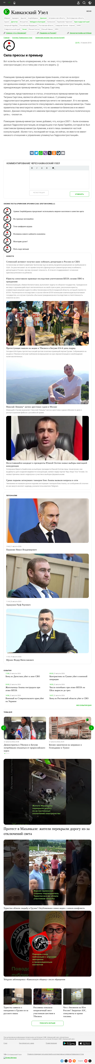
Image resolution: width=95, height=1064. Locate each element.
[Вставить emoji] (53, 168)
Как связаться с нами (26, 1043)
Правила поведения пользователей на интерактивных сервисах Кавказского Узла (55, 1054)
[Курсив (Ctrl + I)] (36, 168)
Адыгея (23, 18)
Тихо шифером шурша (22, 226)
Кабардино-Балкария (37, 22)
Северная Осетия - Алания (65, 25)
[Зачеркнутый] (46, 168)
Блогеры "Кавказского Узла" (22, 38)
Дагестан (14, 22)
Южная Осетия (34, 29)
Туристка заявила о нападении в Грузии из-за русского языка (16, 1010)
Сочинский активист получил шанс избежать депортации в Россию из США (43, 261)
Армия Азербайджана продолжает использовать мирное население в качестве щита (48, 211)
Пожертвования (51, 1043)
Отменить (79, 194)
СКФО (79, 25)
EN (9, 2)
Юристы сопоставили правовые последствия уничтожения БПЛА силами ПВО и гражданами (45, 280)
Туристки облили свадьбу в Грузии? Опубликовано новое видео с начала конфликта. (44, 908)
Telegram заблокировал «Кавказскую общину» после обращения (34, 979)
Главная (7, 38)
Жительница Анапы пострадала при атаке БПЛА (23, 689)
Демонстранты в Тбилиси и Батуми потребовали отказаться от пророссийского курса (24, 747)
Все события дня (83, 705)
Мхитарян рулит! (20, 241)
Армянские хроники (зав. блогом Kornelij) (50, 38)
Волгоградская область (75, 18)
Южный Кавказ (47, 29)
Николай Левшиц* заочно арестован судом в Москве (31, 406)
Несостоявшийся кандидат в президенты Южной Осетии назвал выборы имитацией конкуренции (46, 464)
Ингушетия (24, 22)
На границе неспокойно (23, 218)
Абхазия (7, 18)
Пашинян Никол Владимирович (21, 549)
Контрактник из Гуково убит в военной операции (68, 678)
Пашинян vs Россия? (47, 33)
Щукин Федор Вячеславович (20, 659)
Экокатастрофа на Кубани (80, 33)
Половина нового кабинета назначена (29, 234)
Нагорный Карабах (11, 25)
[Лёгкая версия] (14, 3)
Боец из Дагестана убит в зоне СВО (23, 676)
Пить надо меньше (21, 249)
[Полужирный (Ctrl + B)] (31, 168)
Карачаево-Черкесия (64, 22)
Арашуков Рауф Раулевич (18, 604)
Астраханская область (57, 18)
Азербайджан (33, 18)
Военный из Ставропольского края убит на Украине (25, 700)
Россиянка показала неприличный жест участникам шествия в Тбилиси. (44, 1012)
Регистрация (39, 193)
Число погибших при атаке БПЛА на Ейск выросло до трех (67, 689)
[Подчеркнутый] (41, 168)
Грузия (6, 22)
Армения (43, 18)
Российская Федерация (28, 25)
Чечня (24, 29)
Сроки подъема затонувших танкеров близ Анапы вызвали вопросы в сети (42, 480)
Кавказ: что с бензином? (16, 33)
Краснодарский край (82, 22)
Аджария (15, 18)
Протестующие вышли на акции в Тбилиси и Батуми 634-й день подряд (40, 348)
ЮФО (57, 29)
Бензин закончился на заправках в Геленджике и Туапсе (65, 746)
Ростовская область (46, 25)
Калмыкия (51, 22)
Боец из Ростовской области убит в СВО (68, 698)
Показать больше (47, 1023)
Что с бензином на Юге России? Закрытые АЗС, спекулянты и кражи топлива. (74, 1012)
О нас (5, 1043)
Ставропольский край (12, 29)
